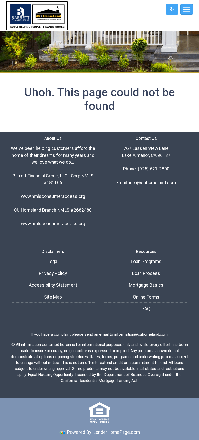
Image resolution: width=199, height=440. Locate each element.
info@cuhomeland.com (152, 182)
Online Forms (146, 297)
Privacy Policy (53, 273)
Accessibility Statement (53, 285)
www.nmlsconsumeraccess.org (53, 196)
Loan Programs (146, 261)
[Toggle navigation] (186, 9)
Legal (52, 261)
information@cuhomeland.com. (141, 334)
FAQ (146, 308)
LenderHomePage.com (116, 432)
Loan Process (146, 273)
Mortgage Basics (146, 285)
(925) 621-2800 (153, 168)
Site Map (53, 297)
